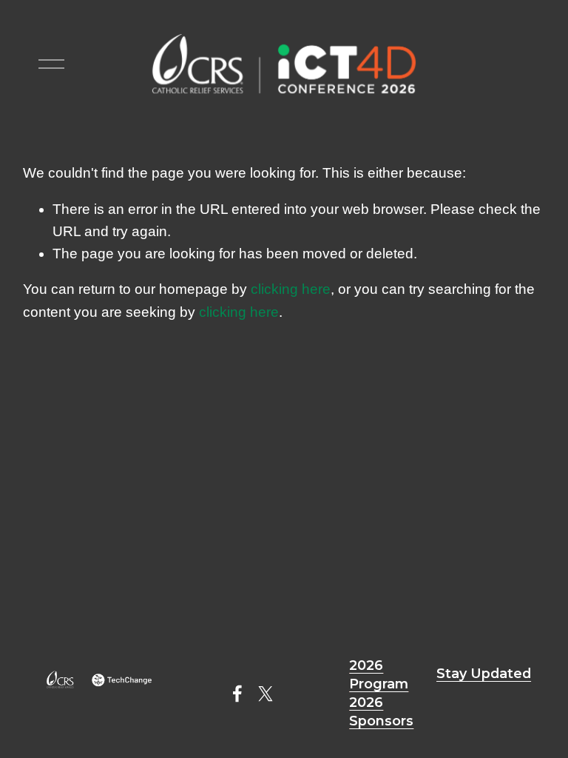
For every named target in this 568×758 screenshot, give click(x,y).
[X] (265, 693)
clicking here (291, 289)
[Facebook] (237, 693)
